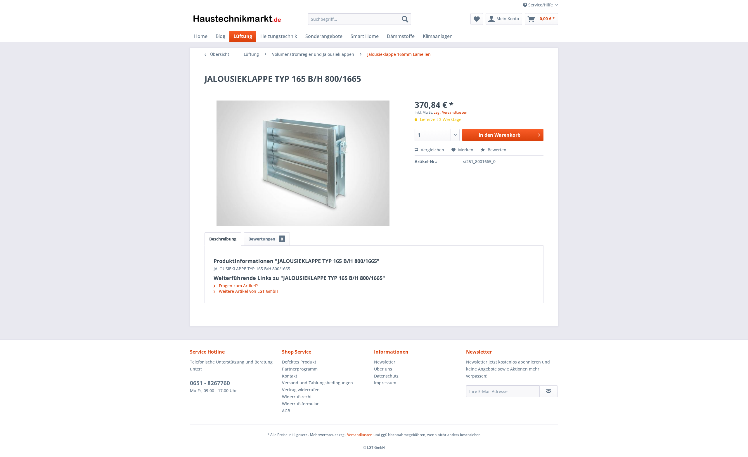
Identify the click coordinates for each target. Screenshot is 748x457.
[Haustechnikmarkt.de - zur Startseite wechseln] (237, 20)
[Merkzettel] (476, 19)
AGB (286, 410)
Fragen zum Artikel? (238, 285)
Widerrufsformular (300, 403)
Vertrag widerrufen (301, 389)
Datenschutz (386, 376)
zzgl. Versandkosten (451, 112)
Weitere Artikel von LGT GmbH (248, 291)
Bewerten (496, 150)
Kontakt (289, 376)
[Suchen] (405, 19)
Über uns (383, 369)
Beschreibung (222, 239)
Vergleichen (432, 150)
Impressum (385, 382)
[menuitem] (359, 19)
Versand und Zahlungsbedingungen (317, 382)
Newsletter (384, 362)
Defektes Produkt (299, 362)
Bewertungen (265, 239)
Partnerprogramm (300, 369)
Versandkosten (360, 434)
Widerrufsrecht (297, 396)
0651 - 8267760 (210, 383)
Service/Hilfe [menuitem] (540, 5)
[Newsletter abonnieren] (548, 391)
